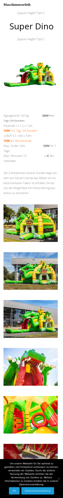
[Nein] (58, 478)
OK (14, 490)
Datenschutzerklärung (37, 490)
